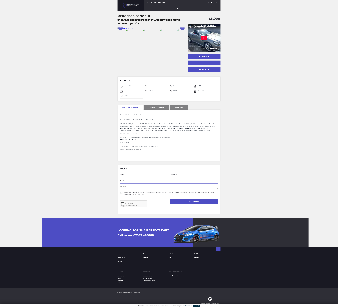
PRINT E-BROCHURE (204, 56)
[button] (218, 249)
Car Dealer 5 (215, 303)
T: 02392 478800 (147, 276)
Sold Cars (163, 8)
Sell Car (171, 8)
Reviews (200, 8)
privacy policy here (138, 194)
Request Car (179, 8)
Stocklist (155, 8)
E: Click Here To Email (149, 280)
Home (149, 8)
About (194, 8)
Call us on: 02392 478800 (136, 235)
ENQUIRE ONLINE (204, 69)
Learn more (188, 306)
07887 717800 (161, 2)
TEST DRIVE (204, 63)
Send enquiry (194, 201)
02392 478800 (153, 2)
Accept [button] (197, 306)
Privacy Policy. (137, 292)
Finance (187, 8)
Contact (207, 8)
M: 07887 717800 (147, 278)
